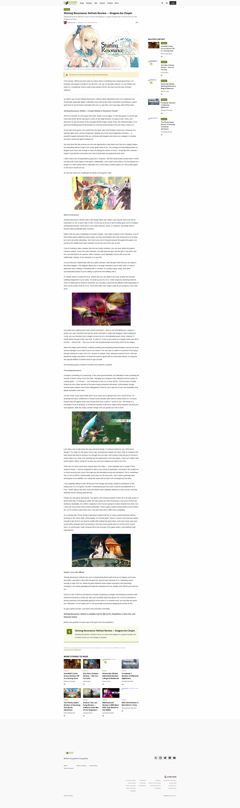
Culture (102, 3)
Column (110, 3)
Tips (95, 3)
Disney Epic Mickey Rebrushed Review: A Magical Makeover (110, 675)
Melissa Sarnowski (69, 681)
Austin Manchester (69, 713)
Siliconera (143, 783)
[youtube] (174, 758)
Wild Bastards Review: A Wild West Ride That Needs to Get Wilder (110, 706)
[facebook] (170, 758)
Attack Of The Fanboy (170, 780)
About (65, 765)
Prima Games (132, 783)
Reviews (89, 3)
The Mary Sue (172, 785)
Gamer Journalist (131, 785)
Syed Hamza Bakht (108, 713)
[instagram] (160, 758)
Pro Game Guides (131, 780)
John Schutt (87, 681)
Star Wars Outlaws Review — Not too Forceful (91, 675)
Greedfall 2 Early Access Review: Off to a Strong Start (71, 675)
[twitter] (165, 758)
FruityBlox (158, 788)
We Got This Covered (155, 783)
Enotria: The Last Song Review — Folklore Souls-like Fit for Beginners (91, 706)
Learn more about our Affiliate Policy (72, 649)
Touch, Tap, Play (131, 788)
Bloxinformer (172, 788)
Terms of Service (81, 765)
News (82, 3)
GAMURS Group (172, 795)
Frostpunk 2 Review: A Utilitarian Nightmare (130, 675)
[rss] (156, 758)
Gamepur (158, 780)
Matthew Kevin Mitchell (129, 708)
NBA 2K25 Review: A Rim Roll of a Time (130, 703)
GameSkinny (142, 785)
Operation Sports (155, 785)
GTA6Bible (133, 791)
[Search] (162, 3)
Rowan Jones (106, 681)
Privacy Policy (93, 765)
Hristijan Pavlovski (127, 681)
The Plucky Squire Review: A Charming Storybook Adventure (72, 706)
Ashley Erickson (88, 713)
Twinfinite (143, 780)
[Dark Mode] (167, 3)
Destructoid (172, 783)
